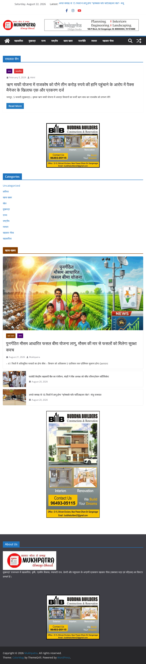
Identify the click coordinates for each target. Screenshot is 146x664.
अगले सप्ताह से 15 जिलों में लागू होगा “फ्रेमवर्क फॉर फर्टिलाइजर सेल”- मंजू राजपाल (65, 394)
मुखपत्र (32, 40)
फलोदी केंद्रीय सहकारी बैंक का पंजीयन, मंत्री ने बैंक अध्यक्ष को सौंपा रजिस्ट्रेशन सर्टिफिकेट (69, 376)
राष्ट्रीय (54, 40)
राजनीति (82, 40)
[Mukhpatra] (7, 41)
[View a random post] (139, 41)
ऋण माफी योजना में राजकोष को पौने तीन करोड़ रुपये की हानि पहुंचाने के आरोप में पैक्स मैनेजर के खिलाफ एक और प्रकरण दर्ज (70, 87)
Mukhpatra (34, 357)
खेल (4, 203)
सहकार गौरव (108, 40)
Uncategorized (11, 185)
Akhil (32, 77)
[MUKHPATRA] (29, 553)
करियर (6, 191)
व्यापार (94, 40)
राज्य (43, 40)
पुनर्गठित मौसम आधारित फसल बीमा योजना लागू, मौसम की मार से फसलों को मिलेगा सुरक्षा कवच (71, 346)
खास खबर (68, 40)
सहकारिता (18, 40)
